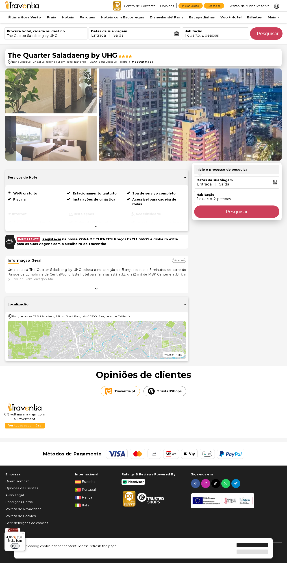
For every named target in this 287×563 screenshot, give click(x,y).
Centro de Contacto (140, 6)
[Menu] (22, 534)
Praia (51, 17)
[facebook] (196, 483)
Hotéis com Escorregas (122, 17)
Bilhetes (254, 17)
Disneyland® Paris (166, 17)
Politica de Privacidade (23, 509)
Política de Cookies (20, 516)
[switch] (15, 546)
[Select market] (277, 5)
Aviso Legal (14, 495)
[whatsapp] (226, 483)
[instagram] (206, 483)
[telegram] (236, 483)
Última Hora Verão (24, 17)
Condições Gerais (19, 502)
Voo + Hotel (230, 17)
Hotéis (68, 17)
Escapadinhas (202, 17)
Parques (87, 17)
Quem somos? (17, 481)
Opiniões (167, 6)
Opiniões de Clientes (21, 488)
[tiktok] (216, 483)
